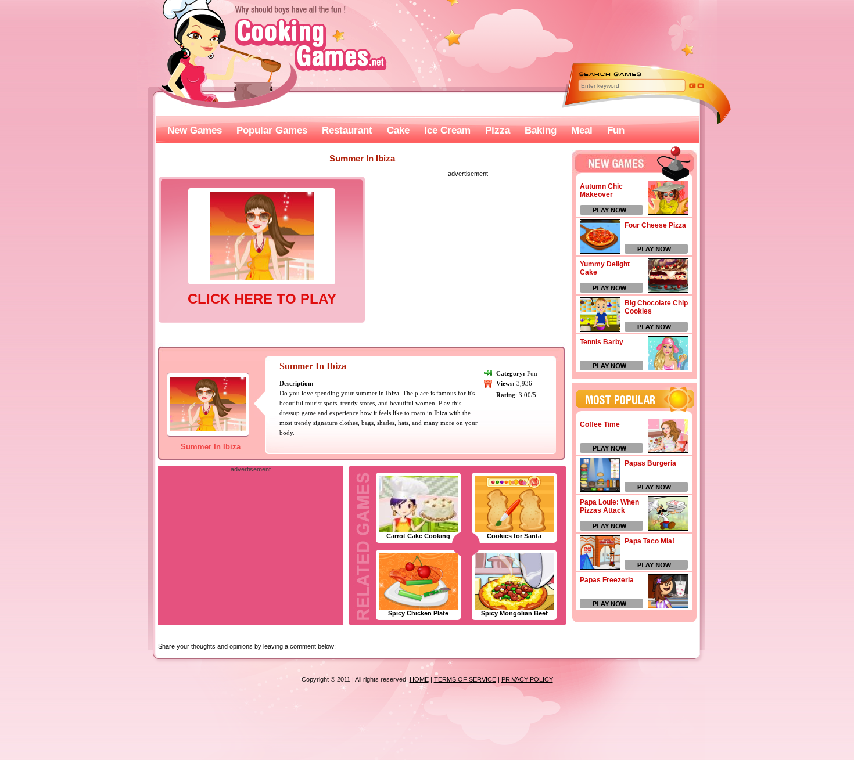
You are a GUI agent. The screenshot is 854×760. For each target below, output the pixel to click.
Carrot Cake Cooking (418, 535)
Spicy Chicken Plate (418, 613)
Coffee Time (600, 424)
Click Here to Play (262, 299)
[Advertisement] (467, 258)
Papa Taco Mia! (649, 541)
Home (419, 679)
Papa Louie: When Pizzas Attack (609, 506)
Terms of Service (465, 679)
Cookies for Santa (514, 535)
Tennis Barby (601, 342)
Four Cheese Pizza (655, 225)
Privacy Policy (527, 679)
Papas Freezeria (607, 580)
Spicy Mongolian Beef (514, 613)
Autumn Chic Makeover (601, 190)
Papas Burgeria (650, 463)
